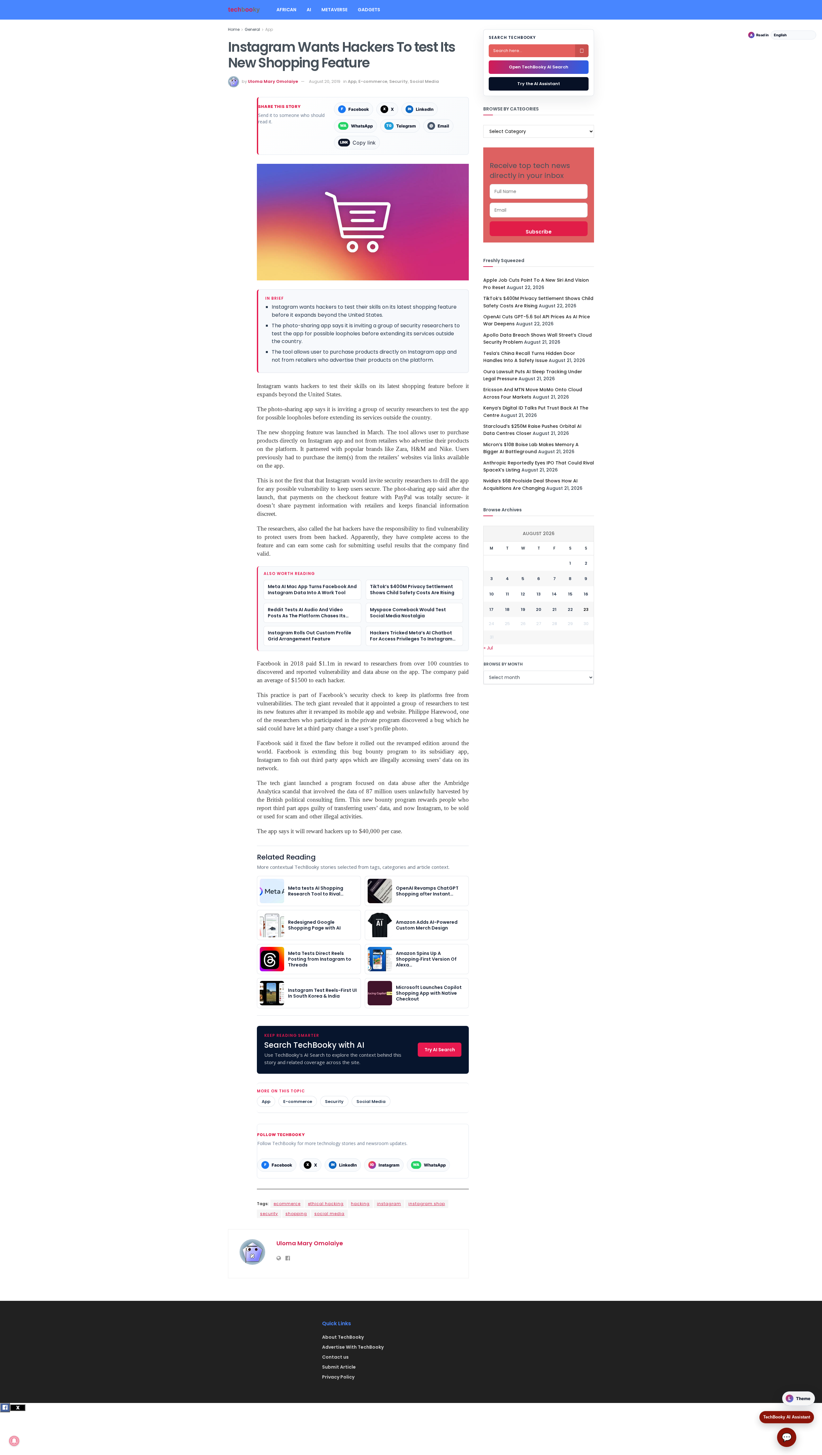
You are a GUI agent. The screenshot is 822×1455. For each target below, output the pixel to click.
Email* (539, 210)
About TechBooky (343, 1337)
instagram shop (426, 1203)
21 (554, 609)
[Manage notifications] (14, 1441)
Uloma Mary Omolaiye (273, 81)
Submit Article (339, 1367)
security (269, 1213)
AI (309, 9)
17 (491, 609)
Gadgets (369, 9)
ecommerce (287, 1203)
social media (329, 1213)
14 (554, 594)
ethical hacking (326, 1203)
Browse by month (503, 664)
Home (234, 29)
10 (491, 594)
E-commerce (372, 81)
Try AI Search (439, 1049)
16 (586, 594)
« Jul (488, 648)
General (252, 29)
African (286, 9)
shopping (296, 1213)
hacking (360, 1203)
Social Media (424, 81)
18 (507, 609)
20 (538, 609)
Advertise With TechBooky (353, 1347)
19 (523, 609)
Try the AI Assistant (538, 84)
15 (570, 594)
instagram (389, 1203)
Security (398, 81)
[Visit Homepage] (244, 10)
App (269, 29)
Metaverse (334, 9)
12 (523, 594)
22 (570, 609)
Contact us (335, 1357)
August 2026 (539, 533)
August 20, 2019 (324, 81)
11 (507, 594)
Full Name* (539, 191)
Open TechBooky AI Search (538, 67)
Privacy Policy (338, 1377)
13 (539, 594)
